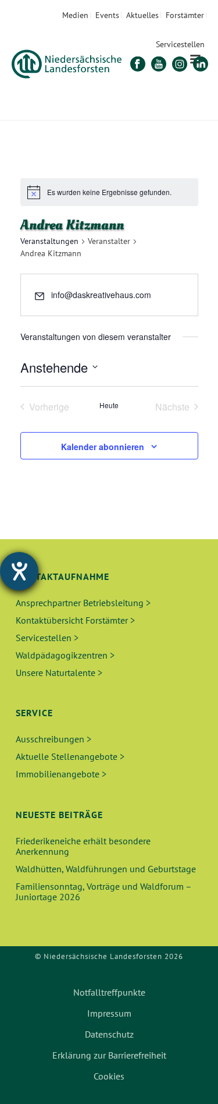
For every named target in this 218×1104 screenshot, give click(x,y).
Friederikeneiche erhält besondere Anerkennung (83, 846)
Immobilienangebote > (61, 774)
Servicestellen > (47, 637)
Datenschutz (109, 1034)
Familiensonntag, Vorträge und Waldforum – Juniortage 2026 (103, 891)
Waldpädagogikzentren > (65, 655)
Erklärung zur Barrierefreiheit (109, 1055)
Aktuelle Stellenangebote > (70, 756)
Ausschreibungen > (53, 739)
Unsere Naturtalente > (59, 672)
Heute (109, 405)
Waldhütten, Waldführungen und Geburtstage (106, 869)
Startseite (76, 112)
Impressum (109, 1013)
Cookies (109, 1076)
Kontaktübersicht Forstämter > (75, 620)
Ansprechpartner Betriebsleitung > (83, 602)
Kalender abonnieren (102, 446)
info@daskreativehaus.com (101, 294)
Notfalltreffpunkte (109, 992)
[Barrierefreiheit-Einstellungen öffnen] (19, 571)
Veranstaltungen (49, 241)
